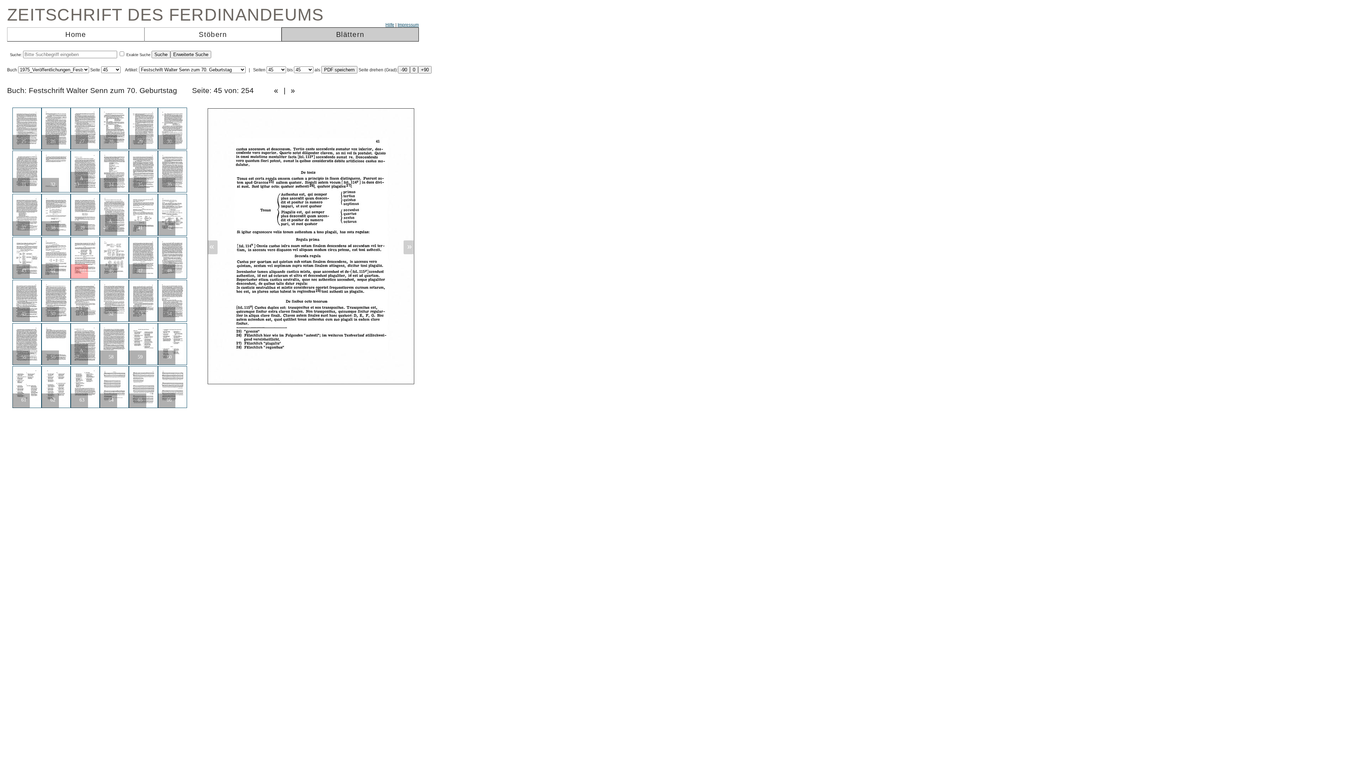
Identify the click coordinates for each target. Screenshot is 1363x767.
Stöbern (213, 34)
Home (75, 34)
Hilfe (389, 24)
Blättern (350, 34)
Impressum (408, 24)
